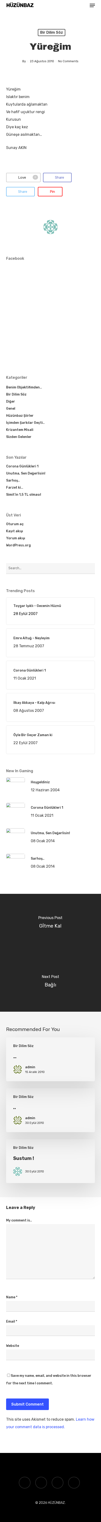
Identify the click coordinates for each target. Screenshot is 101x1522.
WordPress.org (18, 545)
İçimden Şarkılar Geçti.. (25, 423)
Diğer (10, 402)
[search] (82, 5)
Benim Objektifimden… (24, 387)
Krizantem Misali (19, 430)
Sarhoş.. (13, 480)
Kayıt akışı (14, 531)
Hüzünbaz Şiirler (20, 416)
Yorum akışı (15, 538)
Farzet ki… (14, 488)
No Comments (68, 61)
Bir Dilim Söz (51, 32)
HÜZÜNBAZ (20, 5)
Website (12, 1346)
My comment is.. (19, 1220)
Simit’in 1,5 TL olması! (23, 495)
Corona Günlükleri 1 (22, 466)
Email (11, 1322)
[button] (92, 5)
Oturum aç (15, 524)
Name (11, 1297)
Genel (10, 409)
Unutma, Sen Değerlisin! (25, 473)
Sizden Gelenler (18, 437)
